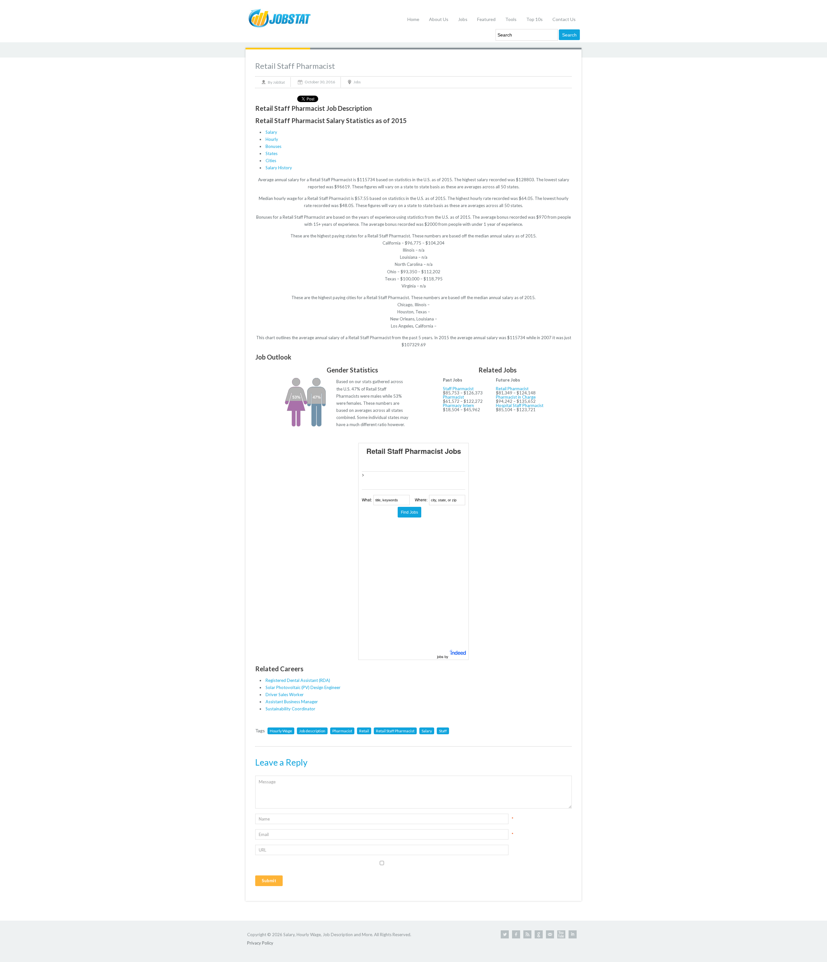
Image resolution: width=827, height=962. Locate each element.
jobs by (443, 656)
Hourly (272, 139)
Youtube (561, 934)
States (271, 153)
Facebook (516, 934)
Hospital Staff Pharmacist (519, 405)
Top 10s (534, 19)
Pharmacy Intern (458, 405)
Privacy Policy (260, 943)
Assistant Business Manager (292, 701)
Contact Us (564, 19)
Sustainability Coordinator (290, 708)
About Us (438, 19)
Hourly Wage (281, 730)
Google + (539, 934)
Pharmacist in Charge (516, 397)
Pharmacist (453, 397)
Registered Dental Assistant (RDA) (298, 680)
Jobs (462, 19)
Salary (271, 132)
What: (367, 499)
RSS (527, 934)
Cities (271, 160)
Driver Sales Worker (285, 694)
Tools (511, 19)
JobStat (279, 82)
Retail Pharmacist (512, 388)
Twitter (505, 934)
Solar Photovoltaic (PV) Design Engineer (303, 687)
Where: (421, 499)
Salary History (279, 167)
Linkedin (573, 934)
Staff (443, 730)
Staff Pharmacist (458, 388)
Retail (364, 730)
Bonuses (273, 146)
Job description (312, 730)
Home (413, 19)
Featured (486, 19)
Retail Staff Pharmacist (295, 65)
